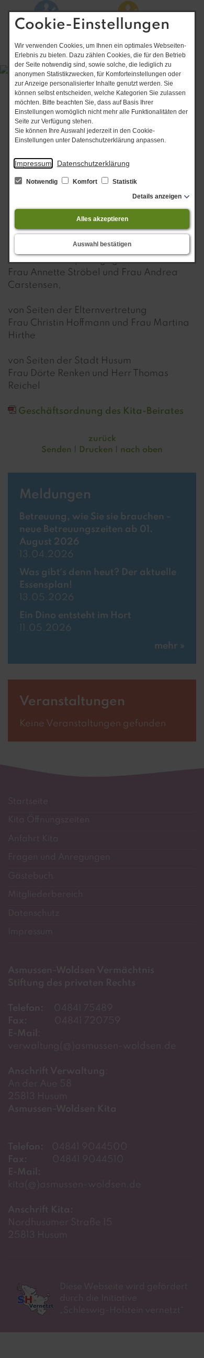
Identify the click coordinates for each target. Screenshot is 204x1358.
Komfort (85, 181)
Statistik (124, 181)
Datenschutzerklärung (93, 163)
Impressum (33, 163)
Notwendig (42, 181)
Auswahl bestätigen (102, 244)
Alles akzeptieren (102, 219)
